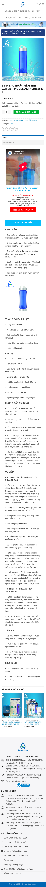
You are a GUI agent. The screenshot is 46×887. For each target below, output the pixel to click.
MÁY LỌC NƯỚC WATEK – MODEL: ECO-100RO (33, 723)
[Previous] (1, 713)
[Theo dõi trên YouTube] (43, 4)
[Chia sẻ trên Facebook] (4, 129)
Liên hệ (27, 18)
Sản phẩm (36, 11)
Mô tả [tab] (5, 138)
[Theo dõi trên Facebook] (37, 4)
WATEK (13, 124)
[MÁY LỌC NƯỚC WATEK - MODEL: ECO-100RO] (34, 705)
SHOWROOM (37, 18)
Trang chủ (7, 31)
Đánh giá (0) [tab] (8, 142)
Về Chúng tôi (11, 11)
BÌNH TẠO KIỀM (18, 34)
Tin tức (8, 18)
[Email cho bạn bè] (12, 129)
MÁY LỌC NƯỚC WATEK (28, 120)
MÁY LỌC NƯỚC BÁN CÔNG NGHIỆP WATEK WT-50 (12, 723)
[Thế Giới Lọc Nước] (23, 4)
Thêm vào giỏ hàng (26, 112)
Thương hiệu (24, 11)
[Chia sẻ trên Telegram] (16, 129)
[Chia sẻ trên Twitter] (8, 129)
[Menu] (3, 4)
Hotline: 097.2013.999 (23, 210)
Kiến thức (17, 18)
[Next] (44, 713)
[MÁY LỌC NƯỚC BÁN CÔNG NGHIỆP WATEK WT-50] (12, 705)
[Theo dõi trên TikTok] (40, 4)
